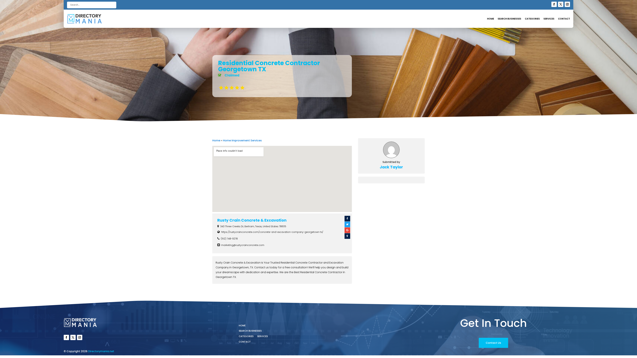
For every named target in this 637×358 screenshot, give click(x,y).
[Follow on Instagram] (567, 4)
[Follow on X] (560, 4)
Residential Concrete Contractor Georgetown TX (269, 66)
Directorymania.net (101, 351)
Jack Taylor (391, 167)
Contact (564, 19)
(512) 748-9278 (229, 238)
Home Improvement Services (242, 140)
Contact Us (493, 343)
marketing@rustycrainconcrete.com (242, 245)
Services (548, 19)
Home (490, 19)
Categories (532, 19)
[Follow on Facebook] (554, 4)
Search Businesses (509, 19)
